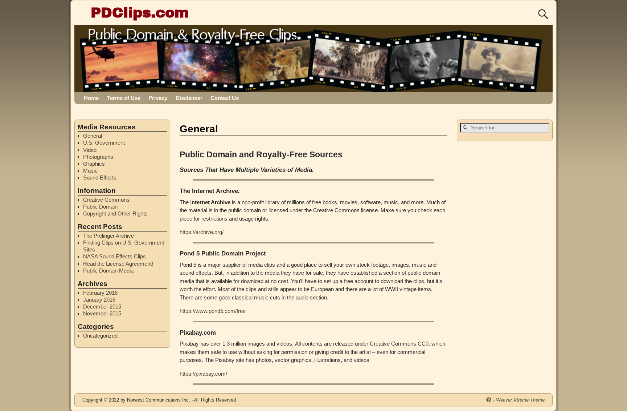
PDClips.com (140, 12)
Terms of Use (123, 98)
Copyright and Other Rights (115, 213)
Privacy (157, 98)
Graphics (94, 164)
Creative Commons (106, 200)
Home (91, 98)
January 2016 (99, 300)
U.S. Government (104, 143)
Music (90, 171)
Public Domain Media (108, 270)
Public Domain (100, 207)
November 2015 (102, 313)
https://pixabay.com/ (203, 374)
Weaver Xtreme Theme (520, 400)
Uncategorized (100, 336)
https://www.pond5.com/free (213, 311)
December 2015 (102, 306)
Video (90, 150)
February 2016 (100, 293)
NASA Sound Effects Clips (114, 256)
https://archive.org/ (202, 232)
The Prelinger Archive (108, 236)
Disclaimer (189, 98)
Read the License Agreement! (118, 264)
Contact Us (224, 98)
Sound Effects (99, 177)
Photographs (98, 157)
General (92, 136)
